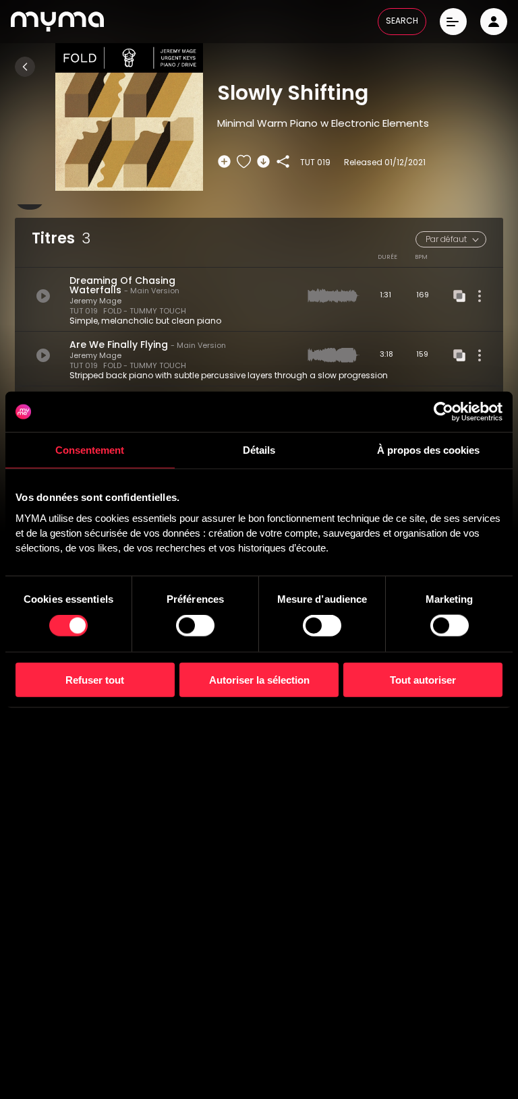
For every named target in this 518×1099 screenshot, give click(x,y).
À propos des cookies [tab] (428, 450)
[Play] (43, 296)
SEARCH (402, 22)
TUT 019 (83, 312)
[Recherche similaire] (459, 296)
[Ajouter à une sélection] (224, 161)
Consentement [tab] (89, 450)
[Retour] (25, 67)
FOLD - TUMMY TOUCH (144, 312)
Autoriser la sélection (259, 679)
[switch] (195, 625)
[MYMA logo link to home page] (57, 21)
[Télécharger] (263, 161)
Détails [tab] (259, 450)
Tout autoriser (423, 679)
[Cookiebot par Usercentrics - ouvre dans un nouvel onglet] (443, 412)
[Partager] (283, 161)
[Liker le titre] (244, 161)
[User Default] (493, 21)
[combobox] (450, 239)
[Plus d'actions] (479, 296)
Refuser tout (94, 679)
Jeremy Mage (95, 301)
